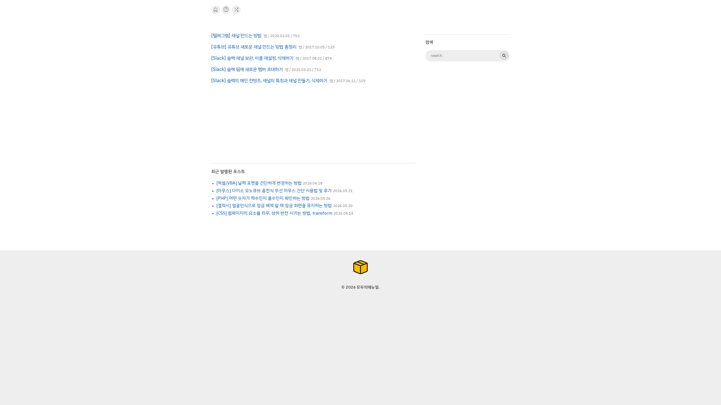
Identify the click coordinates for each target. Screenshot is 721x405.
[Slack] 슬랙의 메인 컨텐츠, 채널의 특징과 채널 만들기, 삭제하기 (269, 80)
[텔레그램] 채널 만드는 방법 (236, 35)
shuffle (236, 9)
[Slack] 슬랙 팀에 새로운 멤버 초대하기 (247, 69)
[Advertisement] (467, 154)
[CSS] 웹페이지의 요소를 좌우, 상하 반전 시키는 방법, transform (274, 213)
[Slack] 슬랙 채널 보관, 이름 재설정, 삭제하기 (252, 58)
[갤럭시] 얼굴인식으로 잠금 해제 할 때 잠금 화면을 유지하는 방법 (274, 205)
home (216, 9)
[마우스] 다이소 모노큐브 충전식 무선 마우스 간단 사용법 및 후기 (274, 191)
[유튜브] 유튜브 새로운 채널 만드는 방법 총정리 (253, 47)
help (226, 9)
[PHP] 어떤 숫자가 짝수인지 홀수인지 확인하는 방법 (263, 198)
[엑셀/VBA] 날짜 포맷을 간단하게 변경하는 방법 (259, 183)
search (504, 56)
